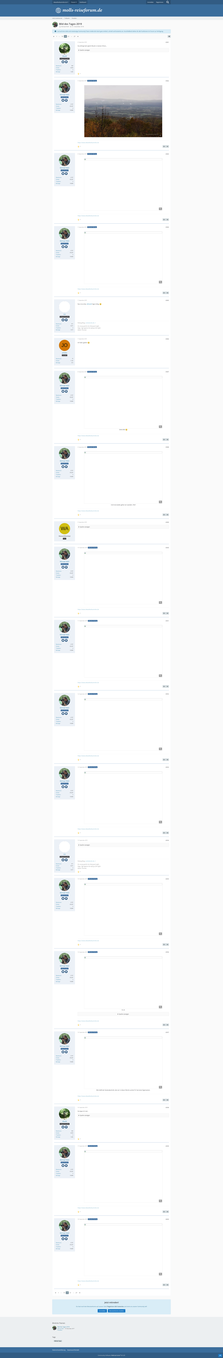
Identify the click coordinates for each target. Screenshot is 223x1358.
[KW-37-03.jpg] (123, 651)
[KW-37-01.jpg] (123, 477)
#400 (167, 1219)
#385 (167, 300)
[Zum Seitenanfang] (220, 1355)
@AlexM (89, 304)
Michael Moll (60, 1328)
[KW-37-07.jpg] (123, 909)
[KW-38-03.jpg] (123, 1249)
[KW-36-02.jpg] (123, 184)
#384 (167, 227)
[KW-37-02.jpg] (123, 578)
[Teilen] (169, 36)
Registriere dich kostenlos (115, 1306)
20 (65, 36)
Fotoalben (59, 1330)
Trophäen (58, 69)
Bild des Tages (57, 1341)
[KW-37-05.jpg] (123, 982)
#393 (167, 767)
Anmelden (150, 2)
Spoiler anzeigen (85, 50)
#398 (167, 1107)
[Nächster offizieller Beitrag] (167, 146)
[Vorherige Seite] (53, 36)
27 (74, 36)
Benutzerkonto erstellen (116, 1311)
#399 (167, 1146)
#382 (167, 81)
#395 (167, 879)
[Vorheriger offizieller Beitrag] (164, 146)
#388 (167, 447)
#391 (167, 621)
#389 (167, 522)
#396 (167, 952)
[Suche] (168, 2)
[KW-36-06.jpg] (123, 257)
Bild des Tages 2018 (63, 1327)
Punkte (57, 67)
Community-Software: (111, 1355)
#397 (167, 1032)
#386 (167, 339)
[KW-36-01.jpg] (123, 402)
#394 (167, 840)
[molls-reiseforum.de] (111, 10)
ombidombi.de (89, 323)
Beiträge (58, 71)
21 (68, 36)
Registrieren (159, 2)
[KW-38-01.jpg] (123, 1063)
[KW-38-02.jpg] (123, 1176)
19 (62, 36)
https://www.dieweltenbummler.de (88, 142)
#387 (167, 372)
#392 (167, 694)
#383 (167, 154)
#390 (167, 548)
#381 (167, 42)
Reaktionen (58, 65)
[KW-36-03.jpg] (123, 111)
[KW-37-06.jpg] (123, 797)
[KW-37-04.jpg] (123, 724)
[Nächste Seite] (77, 36)
